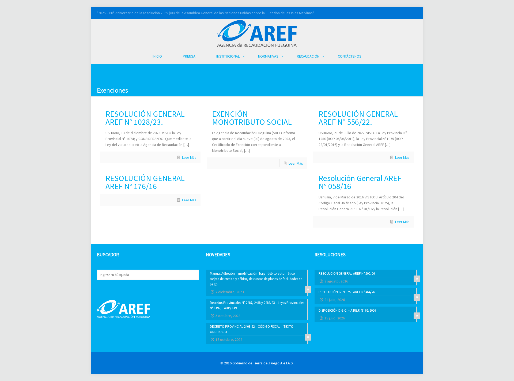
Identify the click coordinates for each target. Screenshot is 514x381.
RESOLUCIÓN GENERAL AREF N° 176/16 (145, 182)
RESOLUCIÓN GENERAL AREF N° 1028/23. (145, 118)
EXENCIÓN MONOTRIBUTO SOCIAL (252, 118)
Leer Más (189, 157)
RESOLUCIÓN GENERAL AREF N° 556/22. (358, 118)
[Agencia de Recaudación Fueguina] (257, 32)
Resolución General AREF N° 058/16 (360, 182)
